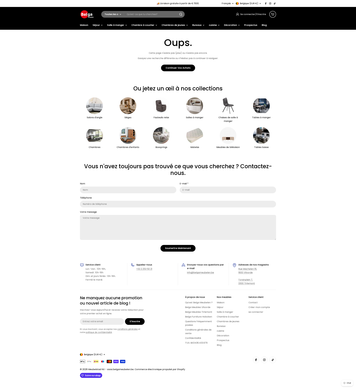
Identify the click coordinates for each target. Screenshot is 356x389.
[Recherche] (180, 14)
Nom (82, 183)
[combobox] (143, 14)
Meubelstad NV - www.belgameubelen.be (111, 369)
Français (226, 3)
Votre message (88, 212)
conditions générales (127, 329)
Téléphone (86, 197)
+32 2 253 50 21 (144, 268)
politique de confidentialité (99, 332)
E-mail (184, 183)
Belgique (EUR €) (249, 3)
